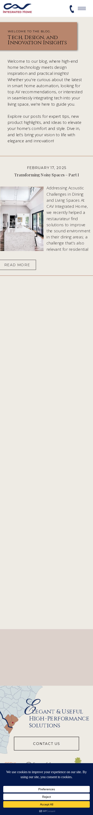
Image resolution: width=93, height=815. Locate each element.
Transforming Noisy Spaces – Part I (46, 175)
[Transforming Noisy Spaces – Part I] (21, 219)
